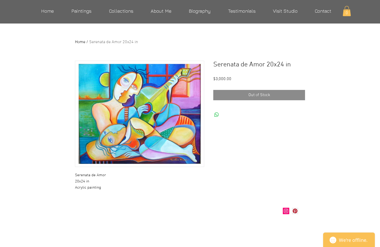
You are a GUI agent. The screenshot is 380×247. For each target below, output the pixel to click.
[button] (347, 11)
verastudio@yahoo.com (103, 224)
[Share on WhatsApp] (217, 115)
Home (80, 42)
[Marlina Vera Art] (295, 211)
